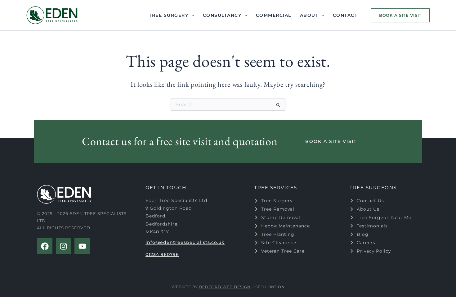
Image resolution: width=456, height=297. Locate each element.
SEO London (270, 287)
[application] (191, 15)
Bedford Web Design (225, 287)
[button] (399, 15)
